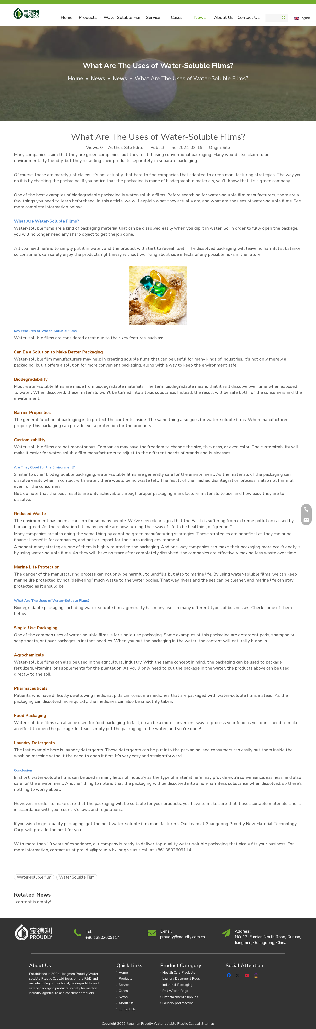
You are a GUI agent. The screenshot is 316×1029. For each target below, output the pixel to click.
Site (226, 147)
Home (123, 972)
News (123, 997)
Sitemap (207, 1023)
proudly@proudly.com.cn (182, 937)
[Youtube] (247, 975)
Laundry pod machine (178, 1003)
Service (124, 984)
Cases (123, 990)
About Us (126, 1003)
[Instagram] (256, 975)
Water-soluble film (34, 877)
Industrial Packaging (177, 984)
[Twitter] (238, 975)
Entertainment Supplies (180, 997)
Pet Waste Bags (175, 990)
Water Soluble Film (77, 877)
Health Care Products (178, 972)
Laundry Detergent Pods (181, 978)
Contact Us (127, 1009)
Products (125, 978)
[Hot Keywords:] (284, 18)
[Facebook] (229, 975)
